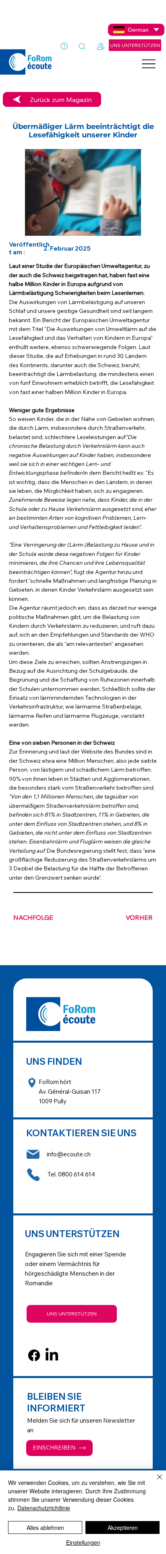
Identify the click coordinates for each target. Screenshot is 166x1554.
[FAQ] (64, 46)
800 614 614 (78, 1174)
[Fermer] (154, 1481)
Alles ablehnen (45, 1527)
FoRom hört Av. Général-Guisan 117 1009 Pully (70, 1091)
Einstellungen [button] (83, 1542)
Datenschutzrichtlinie (43, 1508)
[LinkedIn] (52, 1355)
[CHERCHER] (82, 46)
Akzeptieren (123, 1527)
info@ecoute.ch (69, 1154)
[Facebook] (34, 1355)
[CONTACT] (101, 46)
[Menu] (148, 64)
